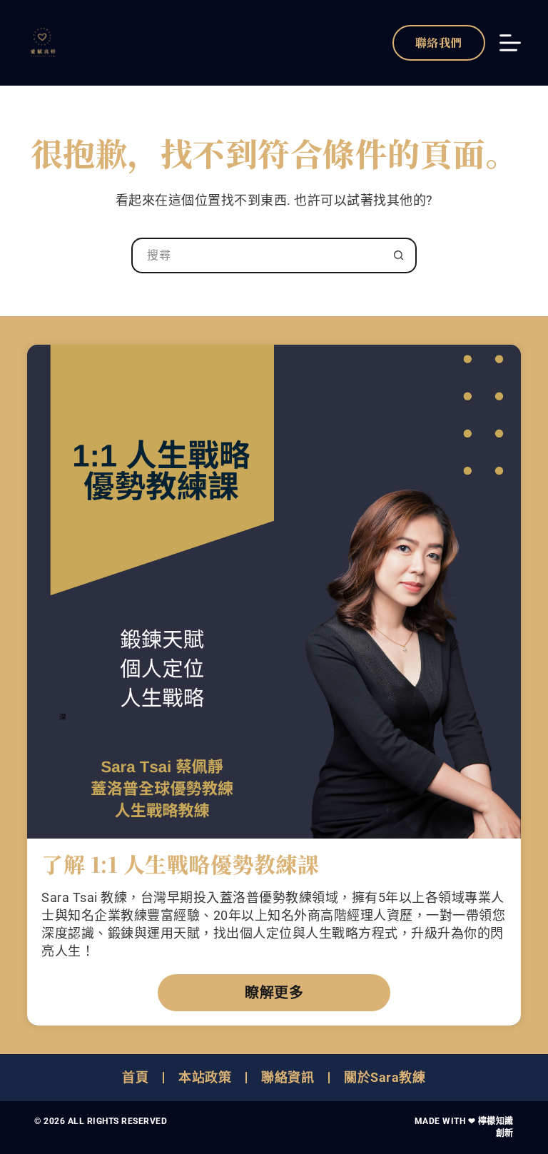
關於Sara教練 (384, 1077)
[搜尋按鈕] (399, 255)
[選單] (510, 43)
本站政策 (204, 1077)
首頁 (135, 1077)
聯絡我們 (438, 42)
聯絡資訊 (287, 1077)
